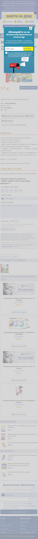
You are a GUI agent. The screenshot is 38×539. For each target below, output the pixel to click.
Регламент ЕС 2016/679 (19, 56)
